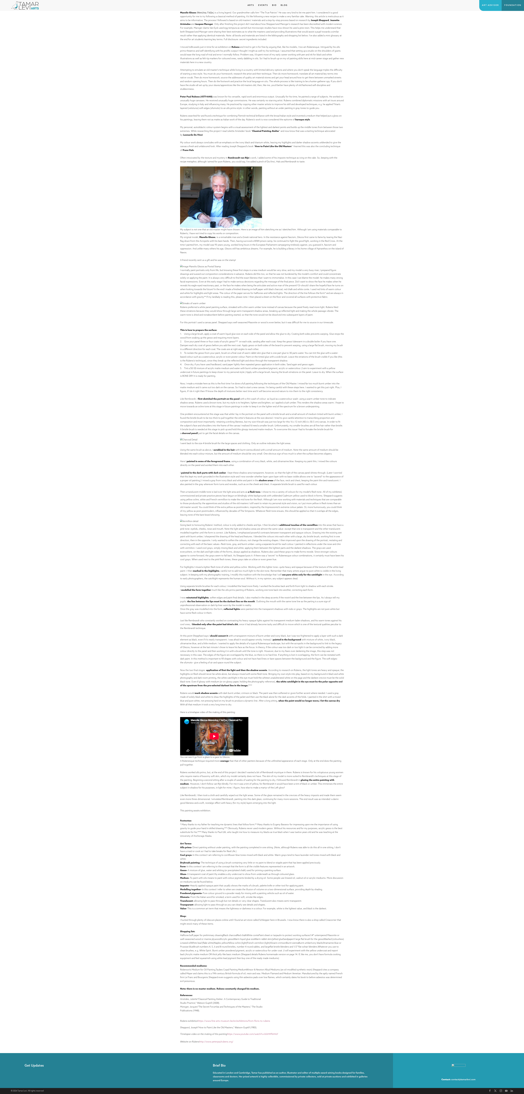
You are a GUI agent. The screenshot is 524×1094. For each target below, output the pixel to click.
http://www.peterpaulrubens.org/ (216, 1042)
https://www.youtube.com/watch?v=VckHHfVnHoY (252, 1034)
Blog (284, 5)
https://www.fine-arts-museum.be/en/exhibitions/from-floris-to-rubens (234, 1021)
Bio (274, 5)
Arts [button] (251, 5)
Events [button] (263, 5)
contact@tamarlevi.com (463, 1080)
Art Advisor (490, 5)
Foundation (512, 5)
